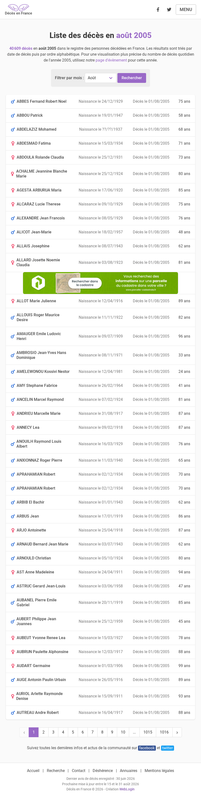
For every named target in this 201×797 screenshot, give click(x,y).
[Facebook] (158, 9)
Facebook (147, 748)
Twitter (167, 748)
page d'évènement (111, 60)
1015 (147, 732)
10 (123, 732)
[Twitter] (169, 9)
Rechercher (132, 78)
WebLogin (127, 789)
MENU (186, 9)
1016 (164, 732)
